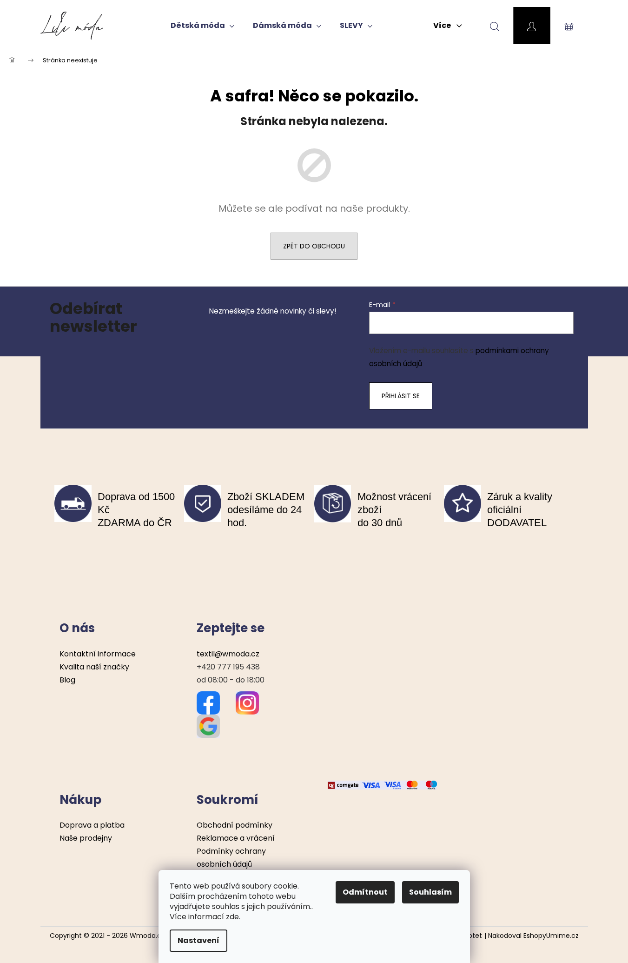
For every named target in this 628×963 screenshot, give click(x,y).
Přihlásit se (401, 396)
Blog (67, 680)
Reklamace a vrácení (236, 838)
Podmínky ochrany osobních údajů (231, 857)
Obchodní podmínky (234, 825)
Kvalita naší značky (94, 667)
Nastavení (198, 940)
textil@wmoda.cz (228, 654)
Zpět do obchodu (314, 246)
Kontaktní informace (97, 654)
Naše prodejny (85, 838)
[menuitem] (202, 25)
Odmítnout (365, 892)
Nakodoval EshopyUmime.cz (533, 935)
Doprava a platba (92, 825)
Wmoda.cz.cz (151, 935)
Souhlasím (430, 892)
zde (232, 916)
